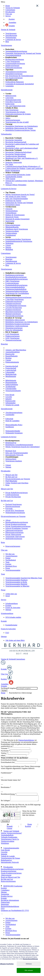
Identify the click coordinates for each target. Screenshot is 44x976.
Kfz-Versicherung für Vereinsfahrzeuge (19, 76)
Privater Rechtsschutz (13, 497)
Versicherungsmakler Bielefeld (16, 584)
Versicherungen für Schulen (15, 112)
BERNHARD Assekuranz (12, 886)
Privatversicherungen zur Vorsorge (17, 479)
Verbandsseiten (10, 37)
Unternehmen (10, 10)
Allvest (7, 520)
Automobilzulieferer (12, 352)
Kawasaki (9, 508)
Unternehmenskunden (11, 848)
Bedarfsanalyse (10, 443)
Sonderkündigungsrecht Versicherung (18, 241)
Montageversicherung (13, 314)
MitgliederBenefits (12, 227)
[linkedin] (7, 824)
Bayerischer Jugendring (13, 140)
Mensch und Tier (11, 475)
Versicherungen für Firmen (10, 858)
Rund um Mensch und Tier (10, 877)
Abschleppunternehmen (13, 413)
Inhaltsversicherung (12, 66)
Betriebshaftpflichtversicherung (16, 279)
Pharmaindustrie (11, 382)
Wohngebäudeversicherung (15, 513)
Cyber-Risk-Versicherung (14, 299)
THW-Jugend (10, 179)
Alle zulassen (28, 970)
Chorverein (9, 98)
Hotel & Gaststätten (12, 421)
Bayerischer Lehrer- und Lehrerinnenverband (21, 148)
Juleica (7, 118)
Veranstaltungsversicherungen (16, 72)
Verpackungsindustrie (13, 391)
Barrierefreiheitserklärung (10, 906)
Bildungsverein (10, 96)
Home (7, 6)
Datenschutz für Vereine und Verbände (19, 203)
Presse (7, 568)
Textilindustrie (10, 387)
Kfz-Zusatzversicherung (14, 78)
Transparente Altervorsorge (15, 536)
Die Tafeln (9, 164)
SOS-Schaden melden (13, 617)
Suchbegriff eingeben (8, 688)
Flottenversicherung (12, 336)
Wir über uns (10, 554)
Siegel (7, 596)
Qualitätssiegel (10, 235)
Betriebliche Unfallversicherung (16, 326)
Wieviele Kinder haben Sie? (11, 780)
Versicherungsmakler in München (17, 586)
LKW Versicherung (12, 338)
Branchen (8, 259)
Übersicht (8, 209)
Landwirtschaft (10, 370)
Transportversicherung (13, 340)
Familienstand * (6, 773)
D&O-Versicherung (12, 281)
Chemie (8, 360)
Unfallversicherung (12, 495)
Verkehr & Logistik (12, 405)
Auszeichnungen (11, 556)
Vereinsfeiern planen (12, 205)
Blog (7, 42)
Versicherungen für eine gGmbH (17, 122)
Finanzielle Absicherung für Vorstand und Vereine (23, 53)
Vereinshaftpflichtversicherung (16, 51)
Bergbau (8, 358)
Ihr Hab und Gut (11, 477)
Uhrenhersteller (10, 389)
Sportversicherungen (12, 120)
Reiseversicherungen (12, 225)
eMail (3, 755)
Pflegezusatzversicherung (14, 532)
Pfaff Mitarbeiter (11, 481)
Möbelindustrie (10, 380)
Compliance (5, 890)
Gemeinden (9, 86)
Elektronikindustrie (12, 362)
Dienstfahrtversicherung (13, 74)
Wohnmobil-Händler (12, 431)
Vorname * (5, 748)
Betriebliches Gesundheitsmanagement (19, 445)
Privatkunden (10, 12)
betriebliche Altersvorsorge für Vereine (19, 128)
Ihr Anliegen (5, 800)
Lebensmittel (10, 372)
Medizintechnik (10, 374)
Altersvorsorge (6, 875)
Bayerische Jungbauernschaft (15, 142)
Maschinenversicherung (13, 312)
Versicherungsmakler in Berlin (16, 582)
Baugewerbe (9, 354)
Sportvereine (9, 221)
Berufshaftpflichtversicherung (16, 277)
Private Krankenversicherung (15, 524)
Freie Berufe (9, 395)
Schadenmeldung (11, 603)
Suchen (4, 691)
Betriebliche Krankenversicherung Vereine (20, 130)
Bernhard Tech (10, 451)
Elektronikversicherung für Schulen (18, 114)
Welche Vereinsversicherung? (11, 833)
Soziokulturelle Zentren (13, 177)
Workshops (9, 243)
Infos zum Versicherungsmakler (16, 199)
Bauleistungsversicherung (14, 275)
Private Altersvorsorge (13, 534)
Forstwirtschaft (10, 368)
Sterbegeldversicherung (13, 539)
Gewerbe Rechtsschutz (13, 308)
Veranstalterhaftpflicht (13, 55)
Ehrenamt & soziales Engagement (17, 219)
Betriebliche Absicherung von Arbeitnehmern (21, 126)
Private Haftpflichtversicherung (16, 493)
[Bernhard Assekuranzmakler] (22, 657)
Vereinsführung (10, 213)
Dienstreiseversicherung (13, 328)
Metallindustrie (10, 376)
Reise (7, 485)
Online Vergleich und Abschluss (16, 483)
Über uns (8, 14)
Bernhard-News (11, 566)
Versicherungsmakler (12, 570)
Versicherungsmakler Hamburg (16, 580)
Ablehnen (29, 964)
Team (7, 562)
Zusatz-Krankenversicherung (11, 873)
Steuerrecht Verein (12, 217)
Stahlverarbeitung (11, 384)
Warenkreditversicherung (14, 316)
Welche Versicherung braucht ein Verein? (20, 194)
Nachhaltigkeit (10, 560)
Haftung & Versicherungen (15, 215)
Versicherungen (10, 33)
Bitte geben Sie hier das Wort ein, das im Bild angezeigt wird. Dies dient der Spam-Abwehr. (21, 806)
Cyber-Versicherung (12, 61)
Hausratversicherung (12, 506)
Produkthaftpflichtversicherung (16, 285)
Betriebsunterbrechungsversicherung (18, 297)
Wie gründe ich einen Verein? (15, 196)
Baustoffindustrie (11, 356)
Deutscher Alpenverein (13, 162)
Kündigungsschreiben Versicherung (18, 239)
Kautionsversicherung (13, 310)
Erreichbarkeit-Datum (9, 760)
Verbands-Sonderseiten (9, 837)
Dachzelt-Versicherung (13, 504)
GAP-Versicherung (12, 334)
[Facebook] (2, 824)
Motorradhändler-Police (13, 425)
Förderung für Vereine (13, 201)
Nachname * (5, 751)
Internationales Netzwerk (14, 455)
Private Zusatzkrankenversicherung (17, 526)
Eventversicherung (12, 283)
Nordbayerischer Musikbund (15, 156)
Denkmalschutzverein (13, 100)
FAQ (7, 633)
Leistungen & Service (13, 39)
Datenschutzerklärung (26, 740)
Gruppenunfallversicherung (15, 63)
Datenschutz (5, 902)
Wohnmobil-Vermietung (14, 433)
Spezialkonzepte (11, 35)
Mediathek (9, 249)
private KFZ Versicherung (14, 510)
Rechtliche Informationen (10, 900)
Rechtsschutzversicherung (14, 59)
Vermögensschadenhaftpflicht (15, 289)
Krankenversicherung (8, 871)
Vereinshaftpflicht (7, 835)
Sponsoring (5, 894)
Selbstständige (10, 403)
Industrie (8, 399)
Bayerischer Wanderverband (15, 154)
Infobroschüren (10, 459)
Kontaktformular (11, 625)
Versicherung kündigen (13, 461)
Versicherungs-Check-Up (10, 839)
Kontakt (8, 605)
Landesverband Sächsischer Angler (17, 175)
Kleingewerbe (10, 401)
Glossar (8, 245)
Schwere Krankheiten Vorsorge (16, 528)
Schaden (11, 26)
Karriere (11, 19)
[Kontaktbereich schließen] (37, 5)
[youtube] (13, 824)
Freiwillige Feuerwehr (13, 102)
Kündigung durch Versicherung (16, 229)
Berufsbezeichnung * (8, 794)
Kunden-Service (7, 896)
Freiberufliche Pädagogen (14, 82)
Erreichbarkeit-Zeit (8, 762)
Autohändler (9, 415)
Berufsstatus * (6, 787)
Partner (7, 558)
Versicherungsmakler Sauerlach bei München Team (23, 578)
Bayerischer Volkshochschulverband (18, 152)
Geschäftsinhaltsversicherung (15, 306)
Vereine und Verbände (11, 831)
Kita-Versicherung (11, 110)
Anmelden (12, 22)
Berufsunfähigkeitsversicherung (16, 522)
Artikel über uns (11, 594)
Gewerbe (8, 397)
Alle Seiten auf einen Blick (15, 640)
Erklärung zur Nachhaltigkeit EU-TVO (15, 910)
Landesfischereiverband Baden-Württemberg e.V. (23, 166)
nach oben (6, 914)
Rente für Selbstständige (14, 330)
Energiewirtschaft (11, 366)
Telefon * (4, 753)
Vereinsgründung (11, 211)
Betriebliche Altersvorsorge (15, 320)
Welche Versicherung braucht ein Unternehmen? (22, 447)
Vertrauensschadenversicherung (16, 291)
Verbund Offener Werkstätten (15, 185)
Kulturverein (9, 104)
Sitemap (8, 247)
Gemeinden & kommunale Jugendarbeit (19, 84)
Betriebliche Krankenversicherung (17, 324)
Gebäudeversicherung (13, 303)
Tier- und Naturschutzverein (15, 106)
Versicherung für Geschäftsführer (17, 293)
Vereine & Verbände (12, 8)
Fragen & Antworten (12, 608)
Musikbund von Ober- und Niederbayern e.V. (21, 158)
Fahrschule (9, 419)
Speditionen (9, 427)
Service (8, 16)
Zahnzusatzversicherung (14, 530)
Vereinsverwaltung (12, 231)
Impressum (5, 904)
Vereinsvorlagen (11, 233)
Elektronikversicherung (13, 68)
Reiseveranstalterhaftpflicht (15, 287)
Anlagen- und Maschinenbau (15, 350)
